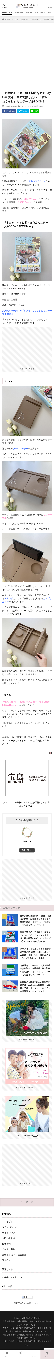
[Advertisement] (27, 58)
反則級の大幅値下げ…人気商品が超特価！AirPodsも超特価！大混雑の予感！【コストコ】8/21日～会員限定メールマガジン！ (35, 986)
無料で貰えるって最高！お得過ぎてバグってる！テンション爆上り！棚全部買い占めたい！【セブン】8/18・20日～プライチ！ (35, 936)
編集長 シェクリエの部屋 (14, 1254)
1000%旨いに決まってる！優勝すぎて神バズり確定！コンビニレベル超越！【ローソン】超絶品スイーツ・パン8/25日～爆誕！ (35, 953)
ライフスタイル (21, 19)
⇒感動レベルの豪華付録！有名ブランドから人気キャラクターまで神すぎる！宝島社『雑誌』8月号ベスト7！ (27, 740)
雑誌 (36, 106)
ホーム (7, 1357)
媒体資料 (6, 1243)
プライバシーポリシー (13, 1227)
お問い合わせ (8, 1238)
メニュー (34, 1357)
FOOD (29, 12)
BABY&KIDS (40, 12)
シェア (20, 1357)
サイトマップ (8, 1232)
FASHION (19, 12)
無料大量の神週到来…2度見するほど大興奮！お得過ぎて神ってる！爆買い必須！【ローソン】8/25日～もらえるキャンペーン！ (35, 920)
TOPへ (47, 1357)
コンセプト (7, 1221)
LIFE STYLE (7, 12)
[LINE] (34, 111)
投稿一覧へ (26, 850)
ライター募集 (8, 1249)
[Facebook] (9, 111)
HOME (7, 19)
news (41, 106)
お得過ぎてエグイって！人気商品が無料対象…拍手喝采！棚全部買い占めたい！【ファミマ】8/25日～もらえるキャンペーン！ (35, 970)
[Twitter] (23, 111)
